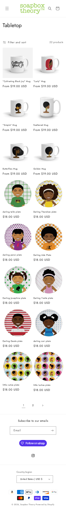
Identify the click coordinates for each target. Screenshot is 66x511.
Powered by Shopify (45, 504)
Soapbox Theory (27, 504)
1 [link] (23, 405)
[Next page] (42, 405)
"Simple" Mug (10, 125)
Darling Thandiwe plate (44, 212)
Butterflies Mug (10, 169)
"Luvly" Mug (39, 81)
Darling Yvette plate (43, 298)
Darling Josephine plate (14, 298)
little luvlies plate (42, 385)
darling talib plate (12, 212)
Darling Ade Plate (42, 255)
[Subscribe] (52, 430)
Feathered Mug (40, 125)
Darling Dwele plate (12, 341)
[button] (7, 8)
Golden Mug (39, 169)
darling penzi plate (12, 255)
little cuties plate (11, 385)
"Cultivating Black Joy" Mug (16, 81)
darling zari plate (42, 341)
